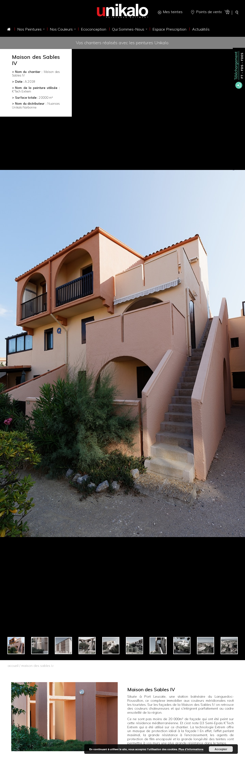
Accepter (221, 749)
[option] (122, 353)
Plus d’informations (190, 749)
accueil (13, 665)
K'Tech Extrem (21, 91)
